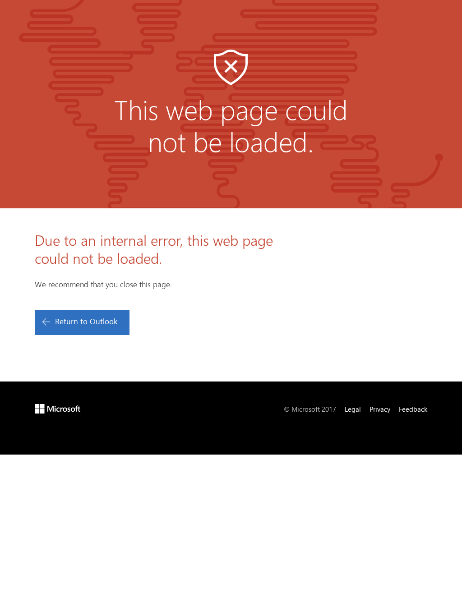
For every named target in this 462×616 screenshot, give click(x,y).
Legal (353, 409)
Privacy (380, 409)
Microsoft (57, 409)
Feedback (413, 409)
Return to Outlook (86, 321)
